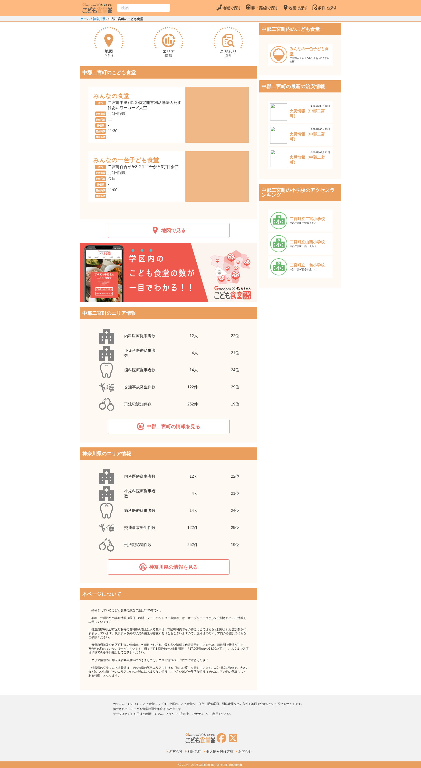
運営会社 (176, 751)
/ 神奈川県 (97, 19)
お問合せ (245, 751)
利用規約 (194, 751)
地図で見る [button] (173, 230)
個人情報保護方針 (219, 751)
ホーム (85, 19)
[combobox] (143, 8)
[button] (169, 426)
